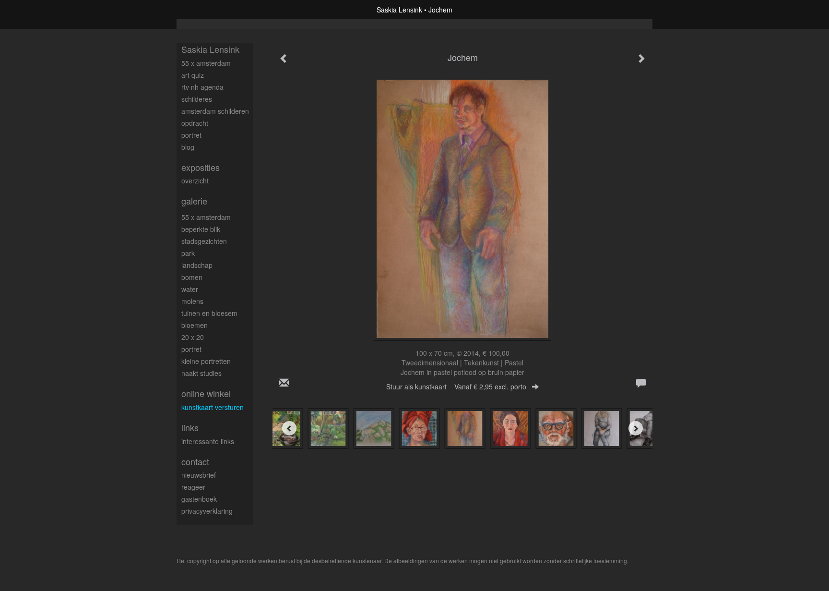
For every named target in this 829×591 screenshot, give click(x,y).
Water (189, 289)
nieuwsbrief (198, 475)
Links (190, 428)
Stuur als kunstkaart (456, 386)
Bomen (191, 277)
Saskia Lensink (399, 9)
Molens (192, 301)
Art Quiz (192, 75)
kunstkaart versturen (212, 407)
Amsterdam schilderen (215, 111)
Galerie (194, 201)
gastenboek (199, 499)
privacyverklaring (207, 511)
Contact (195, 462)
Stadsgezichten (204, 241)
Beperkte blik (200, 229)
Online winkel (206, 393)
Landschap (197, 265)
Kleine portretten (206, 361)
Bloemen (194, 325)
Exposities (200, 167)
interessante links (207, 441)
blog (187, 147)
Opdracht (194, 123)
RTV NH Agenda (202, 87)
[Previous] (289, 428)
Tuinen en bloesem (209, 313)
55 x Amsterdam (206, 63)
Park (188, 253)
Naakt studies (201, 373)
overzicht (195, 180)
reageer (193, 487)
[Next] (635, 428)
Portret (191, 135)
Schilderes (196, 99)
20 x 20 (192, 337)
